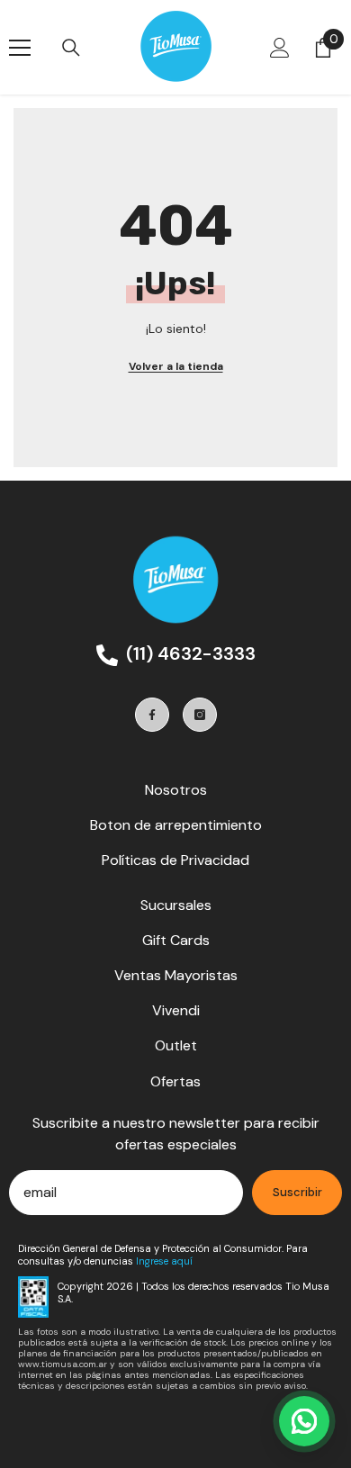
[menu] (20, 48)
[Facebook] (152, 715)
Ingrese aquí (164, 1261)
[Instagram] (200, 715)
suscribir (297, 1192)
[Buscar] (71, 48)
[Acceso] (280, 48)
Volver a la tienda (176, 366)
